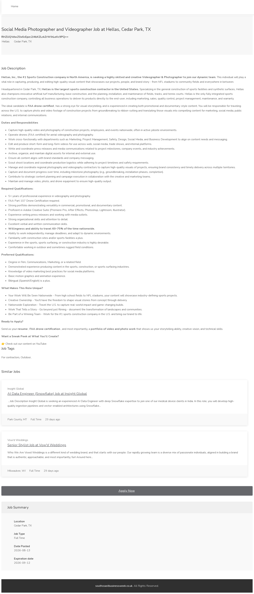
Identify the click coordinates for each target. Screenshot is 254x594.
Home (14, 6)
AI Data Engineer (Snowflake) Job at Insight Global (47, 393)
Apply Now (127, 491)
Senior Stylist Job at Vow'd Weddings (36, 445)
